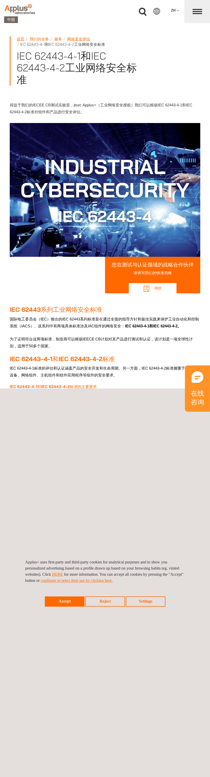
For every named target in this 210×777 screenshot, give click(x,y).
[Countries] (157, 11)
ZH (173, 10)
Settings (145, 601)
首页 (20, 39)
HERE (57, 574)
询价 (157, 288)
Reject (105, 601)
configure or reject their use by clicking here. (77, 580)
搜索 (143, 12)
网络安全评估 (78, 39)
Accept (65, 601)
